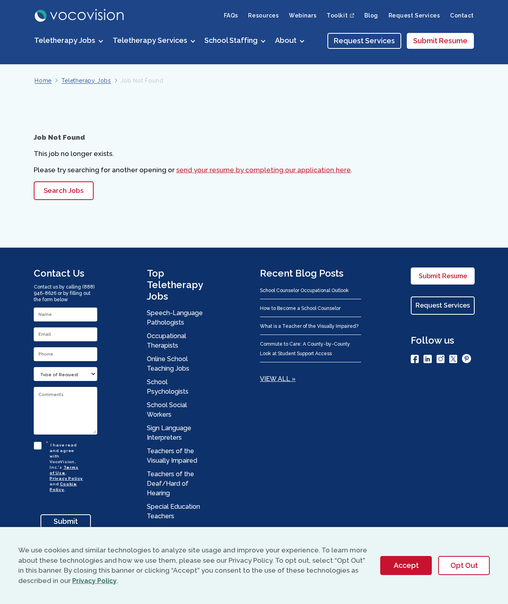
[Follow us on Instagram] (440, 360)
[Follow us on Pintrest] (466, 360)
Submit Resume (440, 41)
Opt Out (464, 565)
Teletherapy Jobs (86, 80)
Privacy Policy (66, 478)
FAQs (231, 15)
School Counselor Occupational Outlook (304, 290)
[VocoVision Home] (79, 15)
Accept (406, 565)
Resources (263, 15)
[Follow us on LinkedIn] (427, 360)
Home (43, 80)
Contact (462, 15)
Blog (371, 15)
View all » (278, 379)
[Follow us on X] (453, 360)
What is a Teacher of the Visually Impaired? (309, 326)
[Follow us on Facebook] (415, 360)
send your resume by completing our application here (263, 170)
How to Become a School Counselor (300, 308)
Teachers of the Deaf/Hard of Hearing (170, 483)
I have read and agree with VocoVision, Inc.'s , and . (66, 466)
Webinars (302, 15)
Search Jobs (63, 190)
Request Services (414, 15)
